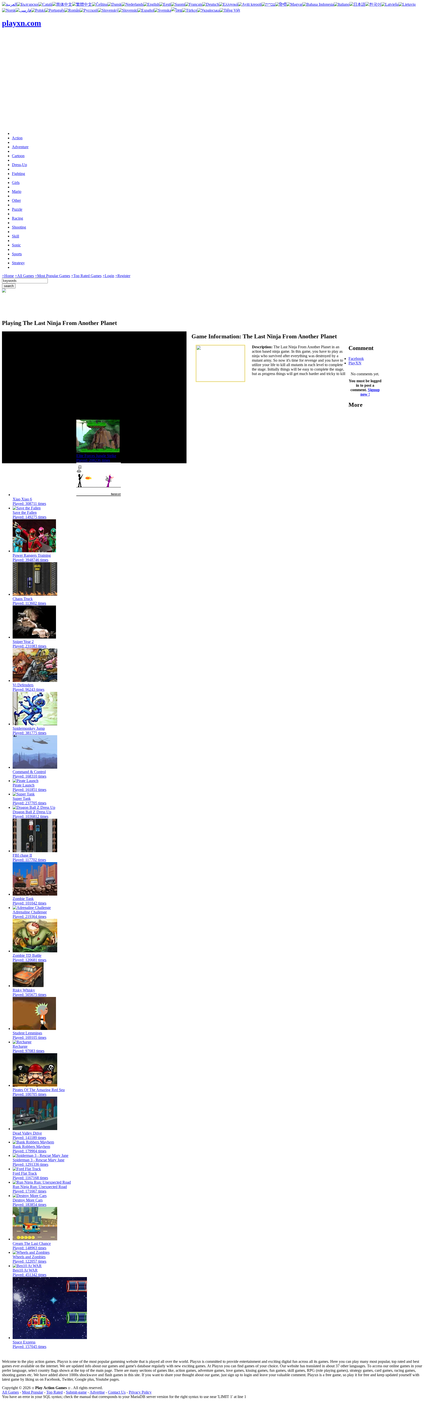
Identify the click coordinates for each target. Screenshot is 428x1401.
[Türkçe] (189, 10)
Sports (17, 254)
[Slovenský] (108, 10)
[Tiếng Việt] (230, 10)
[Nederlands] (132, 4)
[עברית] (268, 4)
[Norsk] (9, 10)
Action (17, 138)
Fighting (18, 174)
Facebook (356, 358)
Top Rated (54, 1392)
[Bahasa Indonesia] (318, 4)
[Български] (27, 4)
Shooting (19, 227)
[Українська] (208, 10)
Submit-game (76, 1392)
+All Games (24, 276)
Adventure (20, 147)
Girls (16, 182)
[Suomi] (178, 4)
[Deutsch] (210, 4)
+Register (122, 276)
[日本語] (357, 4)
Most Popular (32, 1392)
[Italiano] (341, 4)
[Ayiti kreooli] (250, 4)
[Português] (54, 10)
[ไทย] (176, 10)
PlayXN (354, 363)
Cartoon (18, 156)
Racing (17, 218)
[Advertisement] (214, 92)
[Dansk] (114, 4)
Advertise (97, 1392)
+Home (8, 276)
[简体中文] (62, 4)
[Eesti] (165, 4)
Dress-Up (19, 165)
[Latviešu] (390, 4)
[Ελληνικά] (228, 4)
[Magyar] (294, 4)
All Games (10, 1392)
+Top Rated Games (86, 276)
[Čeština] (99, 4)
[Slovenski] (127, 10)
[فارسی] (23, 10)
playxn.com (21, 23)
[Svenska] (162, 10)
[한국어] (373, 4)
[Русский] (89, 10)
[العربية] (9, 4)
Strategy (18, 263)
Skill (15, 236)
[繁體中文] (82, 4)
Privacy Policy (140, 1392)
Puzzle (17, 209)
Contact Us (117, 1392)
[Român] (72, 10)
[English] (151, 4)
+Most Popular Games (52, 276)
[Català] (45, 4)
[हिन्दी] (280, 4)
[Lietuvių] (407, 4)
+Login (108, 276)
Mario (16, 191)
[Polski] (38, 10)
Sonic (16, 245)
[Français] (193, 4)
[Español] (145, 10)
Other (16, 200)
